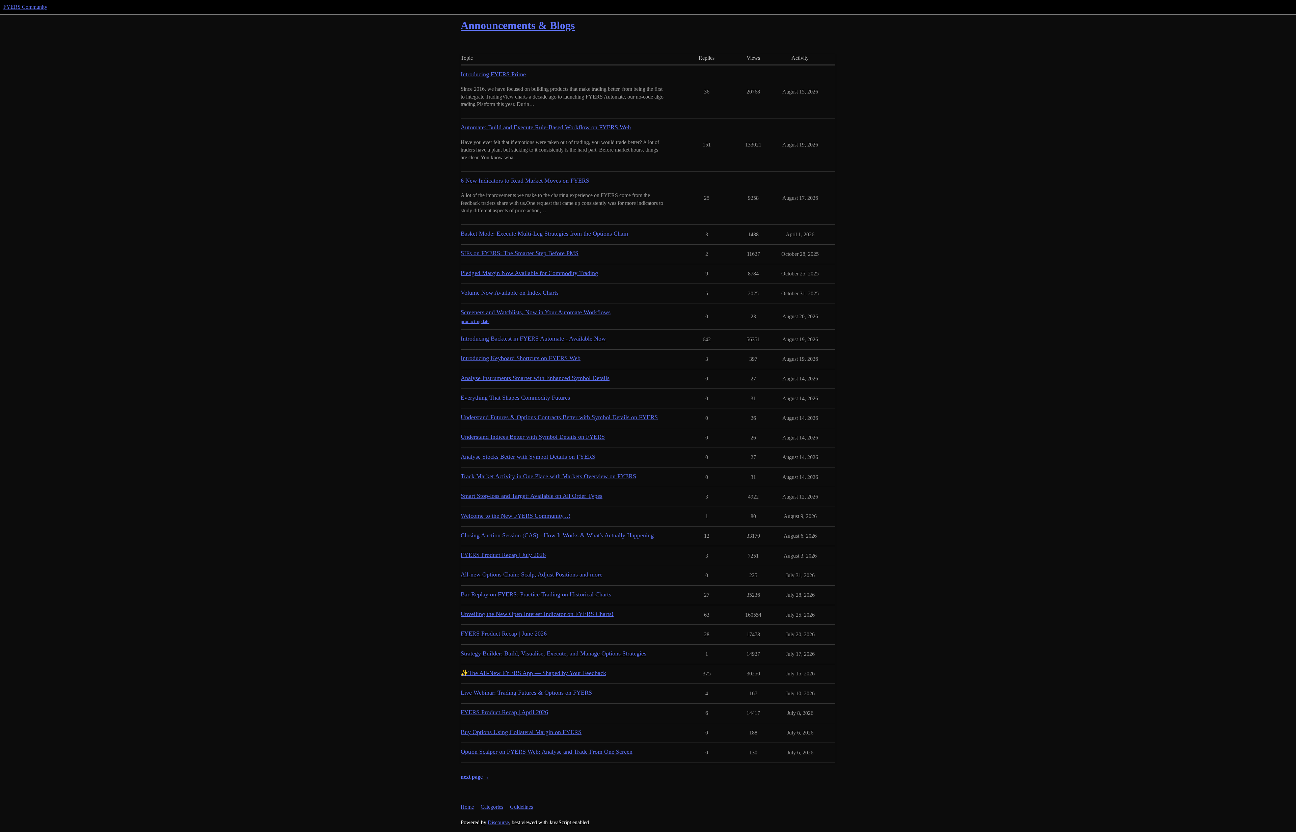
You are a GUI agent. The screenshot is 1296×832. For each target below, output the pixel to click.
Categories (492, 807)
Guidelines (521, 807)
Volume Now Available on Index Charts (510, 292)
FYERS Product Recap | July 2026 (503, 555)
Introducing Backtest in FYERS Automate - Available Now (533, 338)
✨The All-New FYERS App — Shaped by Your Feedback (533, 673)
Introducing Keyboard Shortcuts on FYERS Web (520, 358)
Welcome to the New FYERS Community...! (515, 515)
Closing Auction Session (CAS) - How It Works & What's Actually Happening (557, 535)
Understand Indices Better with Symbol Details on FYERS (533, 436)
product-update (475, 321)
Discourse (498, 822)
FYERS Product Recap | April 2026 (504, 712)
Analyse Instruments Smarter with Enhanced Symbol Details (535, 378)
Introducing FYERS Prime (493, 74)
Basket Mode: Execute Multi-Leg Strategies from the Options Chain (544, 233)
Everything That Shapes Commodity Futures (515, 397)
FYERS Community (25, 7)
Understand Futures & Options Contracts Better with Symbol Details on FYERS (559, 417)
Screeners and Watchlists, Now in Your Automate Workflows (536, 312)
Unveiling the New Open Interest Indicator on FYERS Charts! (537, 614)
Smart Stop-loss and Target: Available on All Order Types (531, 495)
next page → (475, 777)
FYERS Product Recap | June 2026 (504, 633)
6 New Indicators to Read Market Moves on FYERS (525, 180)
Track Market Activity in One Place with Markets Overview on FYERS (548, 476)
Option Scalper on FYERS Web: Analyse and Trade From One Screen (546, 751)
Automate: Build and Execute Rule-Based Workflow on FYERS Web (546, 127)
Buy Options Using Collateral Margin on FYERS (521, 732)
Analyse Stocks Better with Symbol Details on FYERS (528, 456)
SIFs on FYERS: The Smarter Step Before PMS (519, 253)
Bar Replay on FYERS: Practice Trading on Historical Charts (536, 594)
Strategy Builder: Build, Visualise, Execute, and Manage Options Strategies (553, 653)
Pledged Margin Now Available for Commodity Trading (529, 273)
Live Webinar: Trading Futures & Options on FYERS (526, 692)
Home (467, 807)
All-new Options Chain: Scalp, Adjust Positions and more (531, 574)
